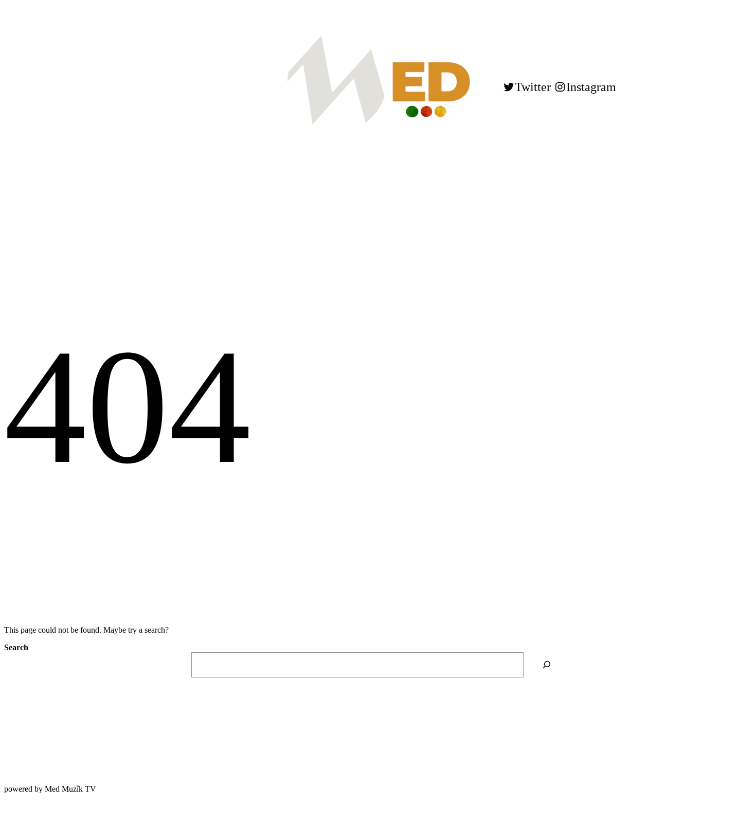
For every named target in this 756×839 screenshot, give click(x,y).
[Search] (547, 664)
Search (16, 647)
